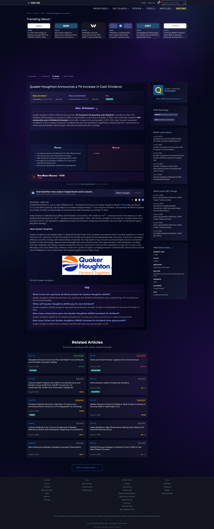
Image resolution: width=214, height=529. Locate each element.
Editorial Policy (46, 490)
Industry (157, 265)
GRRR (30, 30)
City (155, 292)
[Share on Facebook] (139, 200)
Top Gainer (78, 356)
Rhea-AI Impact (40, 96)
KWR (122, 205)
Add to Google (167, 493)
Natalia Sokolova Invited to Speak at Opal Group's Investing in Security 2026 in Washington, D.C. (117, 405)
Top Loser (141, 356)
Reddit (167, 490)
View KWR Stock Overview (168, 99)
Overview (33, 76)
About (46, 484)
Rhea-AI (47, 496)
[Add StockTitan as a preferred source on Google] (142, 200)
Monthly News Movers (127, 493)
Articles (127, 484)
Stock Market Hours (127, 509)
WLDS (84, 30)
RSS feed (167, 484)
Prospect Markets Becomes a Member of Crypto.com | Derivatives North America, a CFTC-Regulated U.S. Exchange (55, 405)
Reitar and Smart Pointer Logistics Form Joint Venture (114, 360)
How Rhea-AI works (87, 184)
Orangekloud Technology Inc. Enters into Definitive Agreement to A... (148, 35)
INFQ (111, 30)
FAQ (47, 493)
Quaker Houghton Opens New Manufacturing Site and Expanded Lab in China (167, 168)
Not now (137, 193)
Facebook (167, 487)
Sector (156, 271)
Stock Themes (127, 500)
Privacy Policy (87, 490)
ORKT (139, 30)
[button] (97, 109)
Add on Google (123, 193)
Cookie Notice (87, 487)
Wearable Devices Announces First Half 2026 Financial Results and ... (91, 36)
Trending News (38, 19)
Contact (47, 487)
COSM (166, 30)
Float (156, 258)
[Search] (184, 3)
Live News (127, 503)
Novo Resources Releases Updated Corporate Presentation (54, 447)
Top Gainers (127, 487)
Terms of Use (87, 484)
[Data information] (172, 248)
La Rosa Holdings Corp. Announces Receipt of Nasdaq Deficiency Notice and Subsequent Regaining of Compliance (55, 428)
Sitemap (47, 500)
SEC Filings (68, 76)
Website (157, 279)
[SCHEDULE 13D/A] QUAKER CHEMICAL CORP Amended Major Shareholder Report (167, 208)
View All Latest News (85, 467)
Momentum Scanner (127, 496)
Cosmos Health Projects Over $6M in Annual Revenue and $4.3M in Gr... (174, 36)
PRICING (181, 8)
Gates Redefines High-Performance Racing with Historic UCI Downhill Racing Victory (117, 428)
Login (143, 3)
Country (157, 286)
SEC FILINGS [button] (120, 8)
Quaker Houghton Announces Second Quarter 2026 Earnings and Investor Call (168, 158)
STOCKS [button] (136, 8)
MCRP (57, 30)
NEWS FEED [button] (100, 8)
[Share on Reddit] (135, 200)
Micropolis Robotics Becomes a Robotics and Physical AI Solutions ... (65, 35)
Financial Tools (127, 506)
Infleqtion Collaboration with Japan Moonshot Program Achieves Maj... (119, 35)
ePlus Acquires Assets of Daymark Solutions (109, 383)
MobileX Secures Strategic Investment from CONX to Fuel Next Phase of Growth (115, 448)
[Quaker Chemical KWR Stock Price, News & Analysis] (158, 90)
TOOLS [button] (150, 8)
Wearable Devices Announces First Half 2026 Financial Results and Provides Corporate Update (56, 361)
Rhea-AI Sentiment (77, 96)
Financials (45, 76)
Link (155, 282)
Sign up (151, 3)
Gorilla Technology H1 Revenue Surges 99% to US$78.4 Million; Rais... (38, 35)
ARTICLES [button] (165, 8)
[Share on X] (132, 200)
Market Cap (158, 252)
